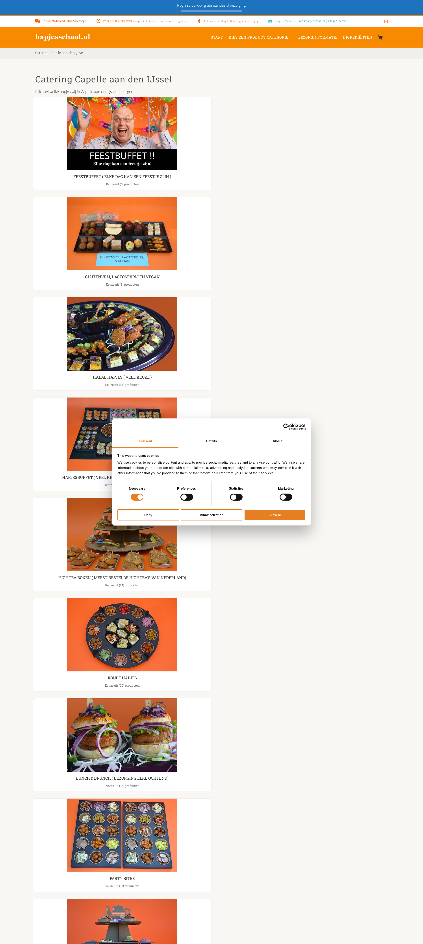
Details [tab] (211, 441)
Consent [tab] (145, 441)
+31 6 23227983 (338, 21)
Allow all (275, 515)
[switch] (186, 497)
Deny (148, 515)
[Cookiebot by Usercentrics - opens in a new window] (286, 426)
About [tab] (277, 441)
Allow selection (211, 515)
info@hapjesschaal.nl (312, 21)
